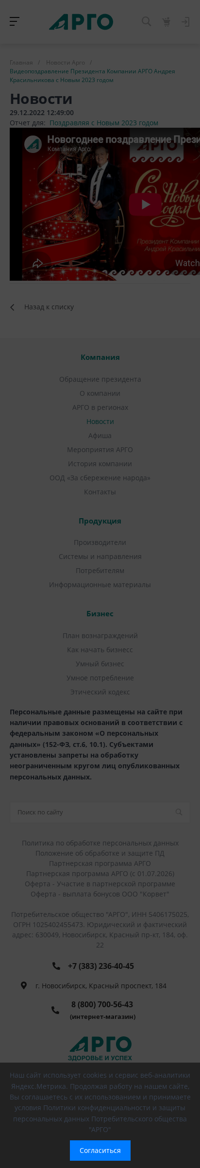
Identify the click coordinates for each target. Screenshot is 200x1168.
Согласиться (100, 1150)
